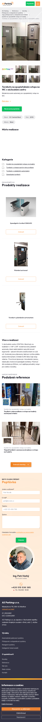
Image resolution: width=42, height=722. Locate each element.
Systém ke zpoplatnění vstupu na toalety (20, 164)
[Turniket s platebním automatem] (21, 301)
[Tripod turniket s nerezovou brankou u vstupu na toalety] (21, 439)
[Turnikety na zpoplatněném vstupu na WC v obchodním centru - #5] (34, 79)
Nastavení (21, 717)
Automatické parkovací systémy (13, 638)
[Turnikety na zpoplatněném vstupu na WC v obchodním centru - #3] (7, 79)
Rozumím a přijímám (21, 709)
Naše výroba (6, 669)
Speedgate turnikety (13, 174)
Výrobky (5, 633)
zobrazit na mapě (8, 609)
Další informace (7, 704)
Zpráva (4, 514)
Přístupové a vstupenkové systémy (14, 641)
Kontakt (4, 673)
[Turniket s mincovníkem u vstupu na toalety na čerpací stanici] (21, 400)
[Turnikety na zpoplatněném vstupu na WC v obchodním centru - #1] (21, 69)
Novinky (4, 659)
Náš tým (5, 666)
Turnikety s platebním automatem (17, 171)
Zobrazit (21, 232)
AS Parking (5, 11)
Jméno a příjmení (8, 489)
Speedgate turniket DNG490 (21, 223)
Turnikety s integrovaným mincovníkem (20, 167)
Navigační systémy (8, 645)
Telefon (4, 506)
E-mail (4, 498)
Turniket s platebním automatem (21, 318)
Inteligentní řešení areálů (10, 648)
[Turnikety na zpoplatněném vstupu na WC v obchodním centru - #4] (21, 79)
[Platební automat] (21, 254)
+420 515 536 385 (21, 587)
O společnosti (8, 654)
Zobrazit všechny (19, 464)
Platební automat (21, 270)
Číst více (5, 101)
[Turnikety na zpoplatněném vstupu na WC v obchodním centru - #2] (34, 69)
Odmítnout (21, 713)
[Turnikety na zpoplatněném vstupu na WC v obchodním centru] (21, 41)
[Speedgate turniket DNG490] (21, 207)
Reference (5, 663)
